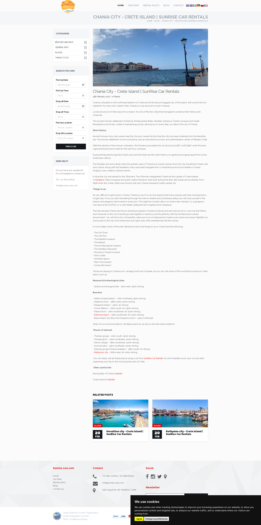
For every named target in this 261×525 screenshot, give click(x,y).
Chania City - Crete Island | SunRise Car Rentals (136, 91)
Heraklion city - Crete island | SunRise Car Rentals (124, 432)
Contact (179, 5)
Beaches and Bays (64, 42)
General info (62, 47)
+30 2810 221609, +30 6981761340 (118, 476)
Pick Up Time (62, 91)
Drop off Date (62, 101)
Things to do (62, 58)
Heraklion (100, 180)
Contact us (58, 489)
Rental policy (151, 5)
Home (121, 5)
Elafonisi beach (101, 315)
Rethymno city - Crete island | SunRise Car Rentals (184, 432)
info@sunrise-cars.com (67, 185)
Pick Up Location (64, 123)
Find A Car (71, 146)
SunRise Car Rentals (153, 358)
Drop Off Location (64, 133)
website (118, 373)
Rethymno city (101, 352)
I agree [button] (139, 519)
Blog (167, 5)
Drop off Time (62, 112)
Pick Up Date (62, 80)
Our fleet (133, 5)
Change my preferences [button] (156, 519)
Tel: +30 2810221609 (65, 179)
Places (58, 53)
